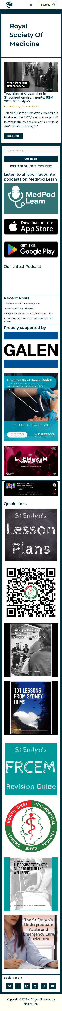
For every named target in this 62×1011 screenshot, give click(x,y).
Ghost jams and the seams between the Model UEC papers (28, 313)
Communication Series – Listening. (18, 308)
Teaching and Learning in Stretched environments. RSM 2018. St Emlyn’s (28, 97)
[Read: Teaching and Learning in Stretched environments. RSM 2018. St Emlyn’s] (31, 76)
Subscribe (31, 158)
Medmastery (31, 1004)
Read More (15, 136)
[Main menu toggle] (31, 4)
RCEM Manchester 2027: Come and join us (22, 303)
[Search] (54, 4)
